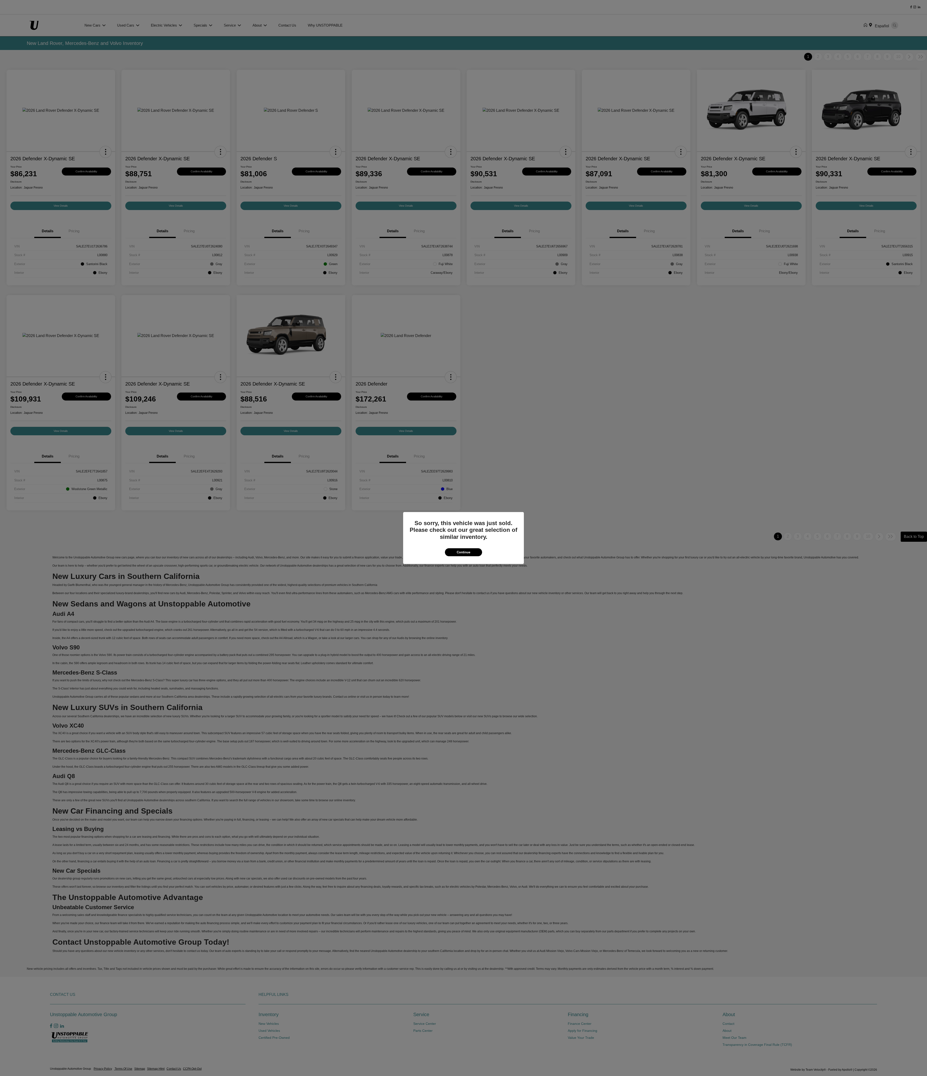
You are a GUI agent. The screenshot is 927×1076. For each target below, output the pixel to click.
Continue (463, 552)
